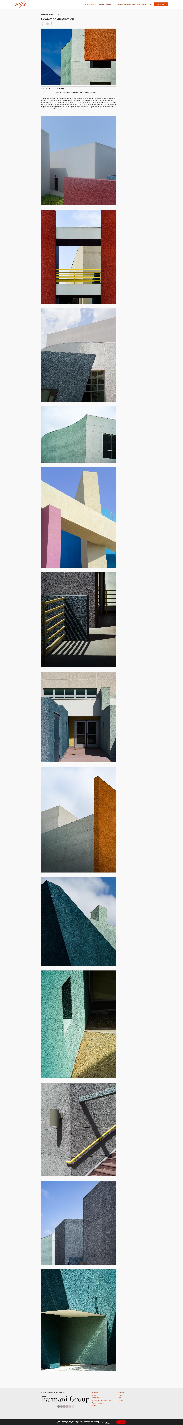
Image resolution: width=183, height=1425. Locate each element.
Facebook (121, 1392)
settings (107, 1423)
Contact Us (95, 1398)
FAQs (150, 4)
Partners (144, 4)
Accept (121, 1422)
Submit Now (160, 4)
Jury (114, 4)
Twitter (120, 1395)
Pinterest (120, 1400)
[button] (42, 23)
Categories (101, 4)
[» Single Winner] (20, 4)
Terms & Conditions (98, 1403)
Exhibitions (127, 4)
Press (139, 4)
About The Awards (90, 4)
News (134, 4)
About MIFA (95, 1392)
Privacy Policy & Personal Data (101, 1400)
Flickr (119, 1398)
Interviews (120, 4)
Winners (108, 4)
